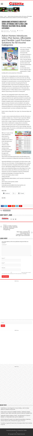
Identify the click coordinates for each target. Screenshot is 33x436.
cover (5, 16)
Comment (4, 244)
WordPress (14, 430)
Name (3, 258)
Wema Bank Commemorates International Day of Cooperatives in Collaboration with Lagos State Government (23, 233)
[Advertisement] (16, 298)
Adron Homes (23, 47)
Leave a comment (6, 31)
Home (1, 16)
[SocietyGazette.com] (16, 3)
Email (3, 263)
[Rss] (16, 432)
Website (3, 267)
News (22, 30)
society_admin (6, 30)
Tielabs (25, 430)
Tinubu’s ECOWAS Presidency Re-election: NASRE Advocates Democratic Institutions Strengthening (10, 227)
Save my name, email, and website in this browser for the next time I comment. (16, 273)
